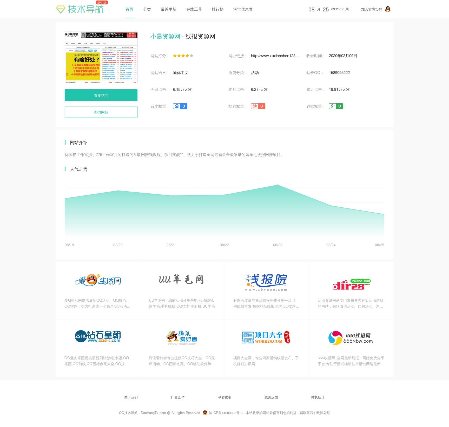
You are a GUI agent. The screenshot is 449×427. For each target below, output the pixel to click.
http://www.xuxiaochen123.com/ (276, 55)
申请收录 (224, 397)
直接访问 (101, 95)
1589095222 (339, 72)
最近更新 (168, 9)
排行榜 (217, 9)
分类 (147, 9)
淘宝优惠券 (243, 9)
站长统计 (318, 397)
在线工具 (194, 9)
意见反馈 (271, 397)
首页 (129, 9)
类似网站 (101, 112)
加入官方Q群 (371, 9)
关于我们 (131, 397)
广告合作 (177, 397)
